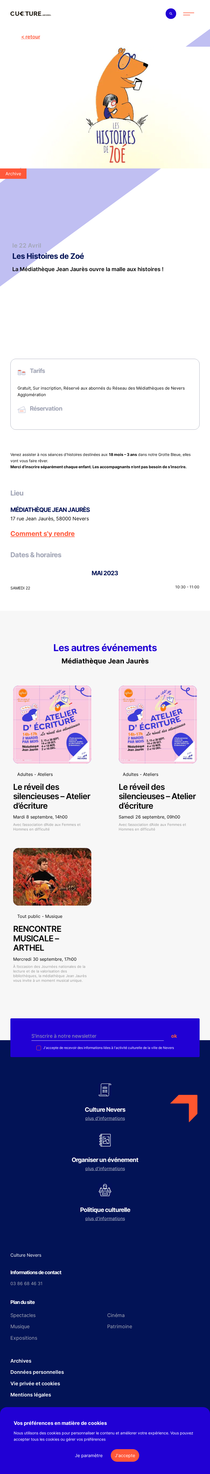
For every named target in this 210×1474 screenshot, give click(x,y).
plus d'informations (105, 1118)
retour (32, 37)
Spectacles (23, 1315)
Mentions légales (30, 1395)
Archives (20, 1361)
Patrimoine (119, 1326)
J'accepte (125, 1455)
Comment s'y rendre (42, 534)
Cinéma (116, 1315)
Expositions (23, 1338)
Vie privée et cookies (35, 1383)
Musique (20, 1326)
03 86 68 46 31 (26, 1283)
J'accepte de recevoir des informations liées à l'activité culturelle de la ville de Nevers (108, 1048)
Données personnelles (37, 1372)
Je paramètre (89, 1455)
